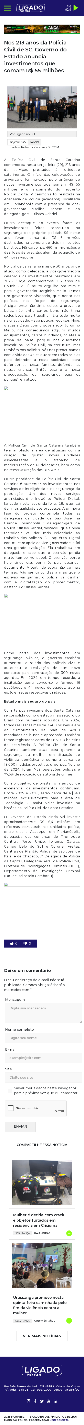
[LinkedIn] (55, 1407)
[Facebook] (35, 1407)
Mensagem (15, 1005)
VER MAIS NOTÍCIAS (42, 1341)
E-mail (10, 1054)
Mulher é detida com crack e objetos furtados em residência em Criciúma (38, 1225)
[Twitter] (42, 1407)
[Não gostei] (26, 948)
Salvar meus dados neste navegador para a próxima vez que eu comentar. (46, 1095)
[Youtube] (49, 1407)
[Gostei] (12, 948)
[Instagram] (28, 1407)
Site (8, 1074)
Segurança (22, 1238)
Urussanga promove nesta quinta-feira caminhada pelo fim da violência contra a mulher (40, 1310)
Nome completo (19, 1034)
